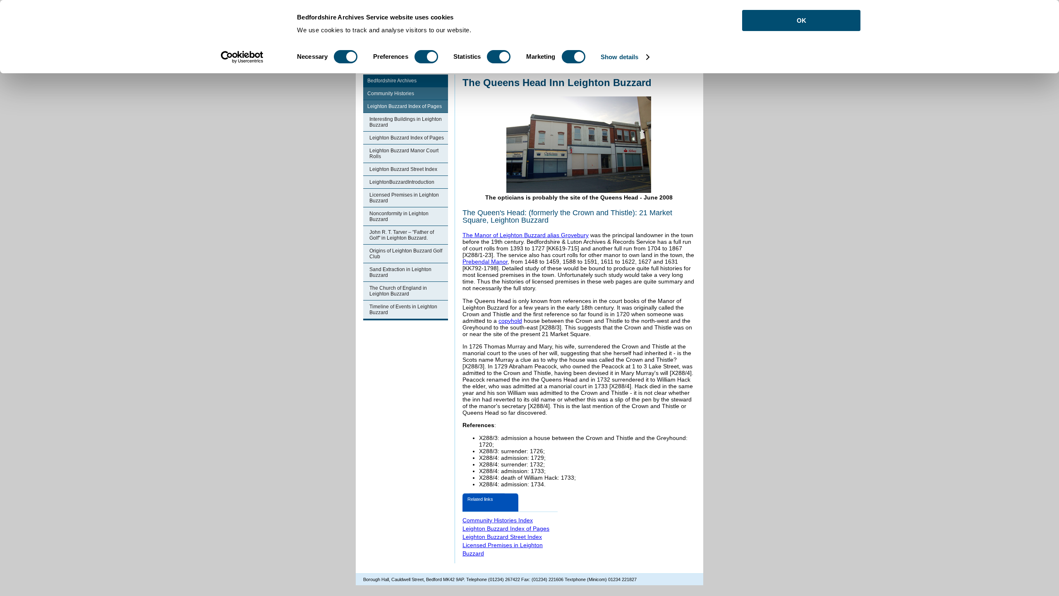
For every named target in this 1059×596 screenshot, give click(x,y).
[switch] (426, 56)
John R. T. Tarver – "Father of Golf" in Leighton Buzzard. (401, 235)
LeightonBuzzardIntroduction (401, 182)
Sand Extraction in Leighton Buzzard (400, 272)
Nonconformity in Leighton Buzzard (399, 216)
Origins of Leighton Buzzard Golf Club (405, 254)
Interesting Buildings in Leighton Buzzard (405, 122)
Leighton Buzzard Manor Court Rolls (403, 153)
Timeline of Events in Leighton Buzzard (403, 309)
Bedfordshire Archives (392, 81)
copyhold (510, 320)
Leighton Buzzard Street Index (403, 169)
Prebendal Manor (485, 261)
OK (801, 20)
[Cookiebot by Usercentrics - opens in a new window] (242, 57)
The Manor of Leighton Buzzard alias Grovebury (525, 235)
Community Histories (390, 93)
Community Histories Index (497, 520)
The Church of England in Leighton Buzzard (398, 291)
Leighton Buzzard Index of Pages (404, 106)
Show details (619, 56)
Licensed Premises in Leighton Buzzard (404, 198)
